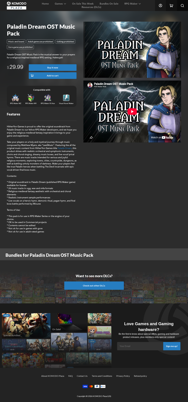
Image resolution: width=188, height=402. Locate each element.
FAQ (70, 376)
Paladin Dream (65, 148)
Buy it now (52, 67)
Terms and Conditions (102, 376)
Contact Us (82, 376)
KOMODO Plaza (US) (102, 396)
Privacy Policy (123, 376)
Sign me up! (172, 346)
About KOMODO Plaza (52, 376)
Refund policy (140, 376)
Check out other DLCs (94, 285)
